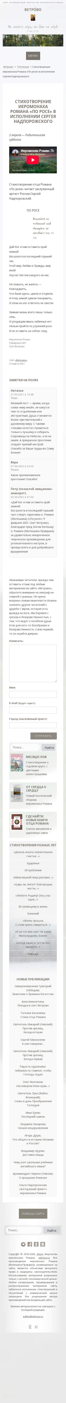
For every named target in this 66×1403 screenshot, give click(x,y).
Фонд (40, 1254)
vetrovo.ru (44, 1257)
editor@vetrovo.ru (33, 1316)
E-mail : (22, 703)
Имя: (12, 687)
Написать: (16, 641)
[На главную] (33, 2)
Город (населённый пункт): (28, 719)
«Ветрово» (21, 360)
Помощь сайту (33, 1213)
